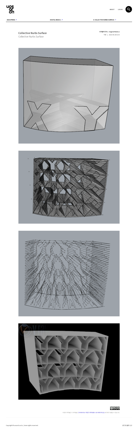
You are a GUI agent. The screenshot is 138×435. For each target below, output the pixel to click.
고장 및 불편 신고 (127, 425)
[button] (112, 9)
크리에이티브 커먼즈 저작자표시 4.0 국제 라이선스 (91, 412)
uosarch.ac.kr (18, 425)
